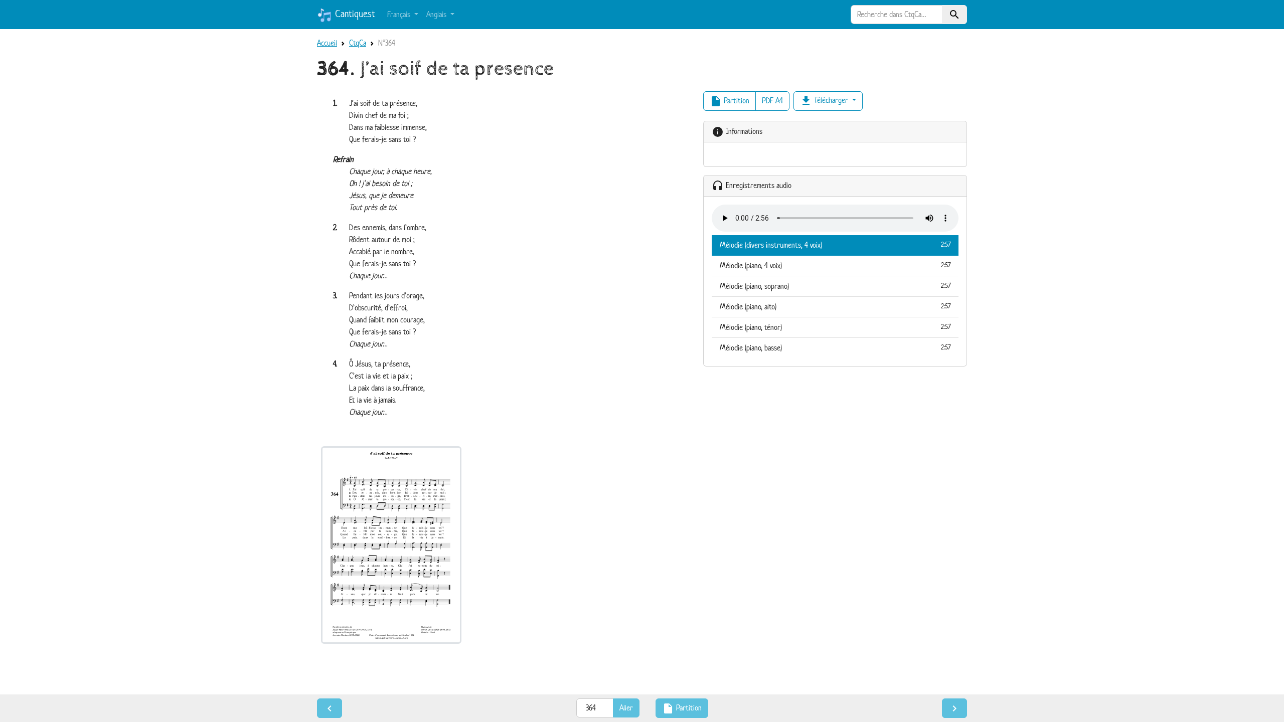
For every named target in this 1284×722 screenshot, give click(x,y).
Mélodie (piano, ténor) (835, 327)
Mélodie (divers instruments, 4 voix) (835, 245)
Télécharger (825, 101)
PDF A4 (772, 100)
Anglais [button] (437, 14)
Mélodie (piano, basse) (835, 347)
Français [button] (399, 14)
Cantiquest (353, 14)
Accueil (327, 43)
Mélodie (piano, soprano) (835, 286)
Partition (729, 101)
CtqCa (357, 43)
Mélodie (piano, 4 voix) (835, 265)
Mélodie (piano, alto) (835, 306)
